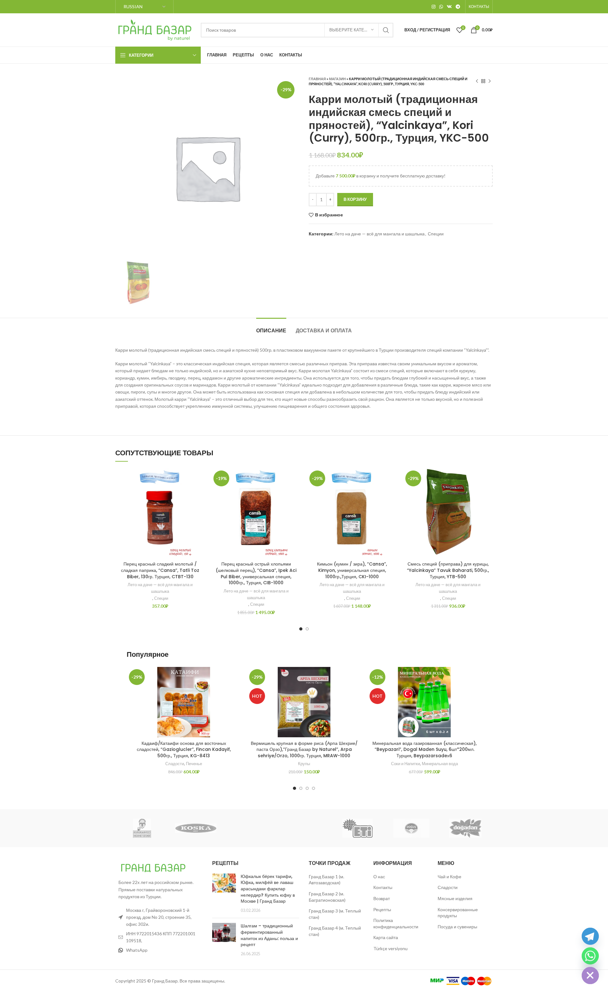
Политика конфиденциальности (395, 923)
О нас (379, 876)
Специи (436, 233)
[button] (200, 493)
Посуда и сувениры (457, 926)
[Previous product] (477, 81)
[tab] (271, 327)
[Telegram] (590, 936)
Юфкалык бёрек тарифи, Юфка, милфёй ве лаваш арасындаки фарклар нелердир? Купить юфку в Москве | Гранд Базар (268, 888)
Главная (317, 79)
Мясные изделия (455, 898)
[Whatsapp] (590, 955)
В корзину (355, 199)
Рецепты (382, 909)
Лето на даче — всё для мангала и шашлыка (379, 233)
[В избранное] (200, 478)
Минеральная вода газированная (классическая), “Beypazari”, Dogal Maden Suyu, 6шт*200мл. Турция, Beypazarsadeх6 (424, 749)
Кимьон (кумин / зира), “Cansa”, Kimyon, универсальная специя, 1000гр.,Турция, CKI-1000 (352, 570)
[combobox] (297, 30)
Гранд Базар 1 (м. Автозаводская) (326, 880)
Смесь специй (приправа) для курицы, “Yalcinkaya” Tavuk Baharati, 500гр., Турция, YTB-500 (448, 570)
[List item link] (159, 950)
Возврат (381, 898)
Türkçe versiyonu (390, 948)
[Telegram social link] (458, 7)
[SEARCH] (386, 30)
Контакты (382, 887)
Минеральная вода (440, 763)
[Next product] (489, 81)
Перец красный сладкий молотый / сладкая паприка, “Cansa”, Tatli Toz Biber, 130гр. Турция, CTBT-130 (160, 570)
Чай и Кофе (449, 876)
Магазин (337, 79)
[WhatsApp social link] (441, 7)
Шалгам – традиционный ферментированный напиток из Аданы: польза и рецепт (269, 935)
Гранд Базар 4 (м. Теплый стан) (335, 931)
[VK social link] (449, 7)
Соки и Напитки (405, 763)
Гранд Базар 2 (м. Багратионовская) (327, 897)
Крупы (304, 763)
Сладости (174, 763)
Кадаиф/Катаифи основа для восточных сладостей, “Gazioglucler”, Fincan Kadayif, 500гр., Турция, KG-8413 (184, 749)
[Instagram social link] (433, 7)
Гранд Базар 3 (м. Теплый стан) (335, 914)
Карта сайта (385, 937)
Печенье (194, 763)
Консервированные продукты (458, 912)
